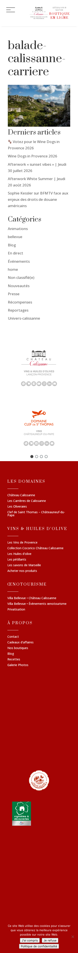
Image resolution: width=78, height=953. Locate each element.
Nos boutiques (17, 648)
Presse (14, 293)
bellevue (15, 236)
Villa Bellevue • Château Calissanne (31, 598)
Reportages (18, 310)
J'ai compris (30, 940)
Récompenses (20, 302)
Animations (18, 228)
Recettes (13, 659)
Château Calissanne (21, 495)
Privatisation (16, 609)
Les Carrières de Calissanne (26, 501)
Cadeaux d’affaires (20, 642)
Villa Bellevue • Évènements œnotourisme (37, 604)
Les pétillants (16, 559)
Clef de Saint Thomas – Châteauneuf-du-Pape (36, 514)
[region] (39, 367)
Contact (13, 637)
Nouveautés (18, 285)
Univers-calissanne (24, 318)
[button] (31, 456)
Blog (12, 244)
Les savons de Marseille (24, 565)
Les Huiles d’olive (19, 554)
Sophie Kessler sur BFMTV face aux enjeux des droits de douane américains (38, 199)
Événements (19, 261)
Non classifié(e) (21, 277)
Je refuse (50, 940)
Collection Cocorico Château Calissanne (35, 548)
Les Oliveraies (17, 506)
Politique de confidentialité (39, 946)
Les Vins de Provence (22, 542)
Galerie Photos (17, 665)
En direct (15, 253)
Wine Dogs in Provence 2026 (32, 156)
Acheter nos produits (22, 571)
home (13, 269)
